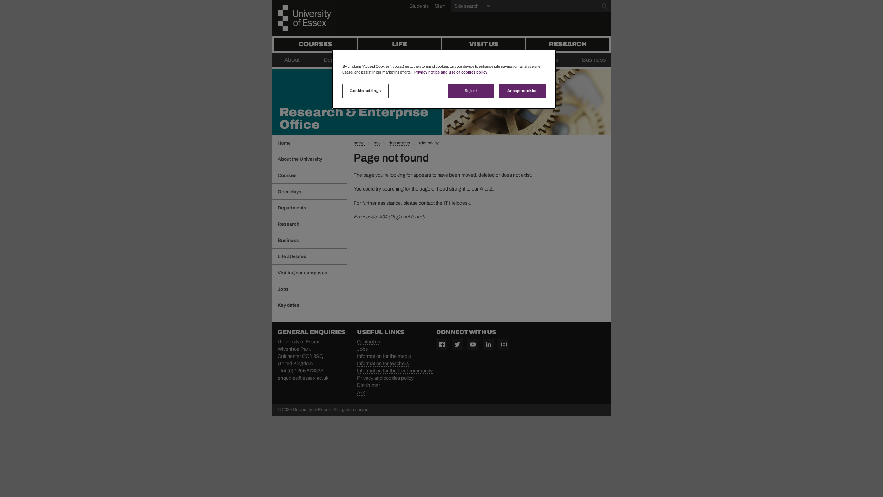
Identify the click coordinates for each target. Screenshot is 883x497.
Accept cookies (522, 91)
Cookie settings (365, 91)
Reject (471, 91)
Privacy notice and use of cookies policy (450, 72)
